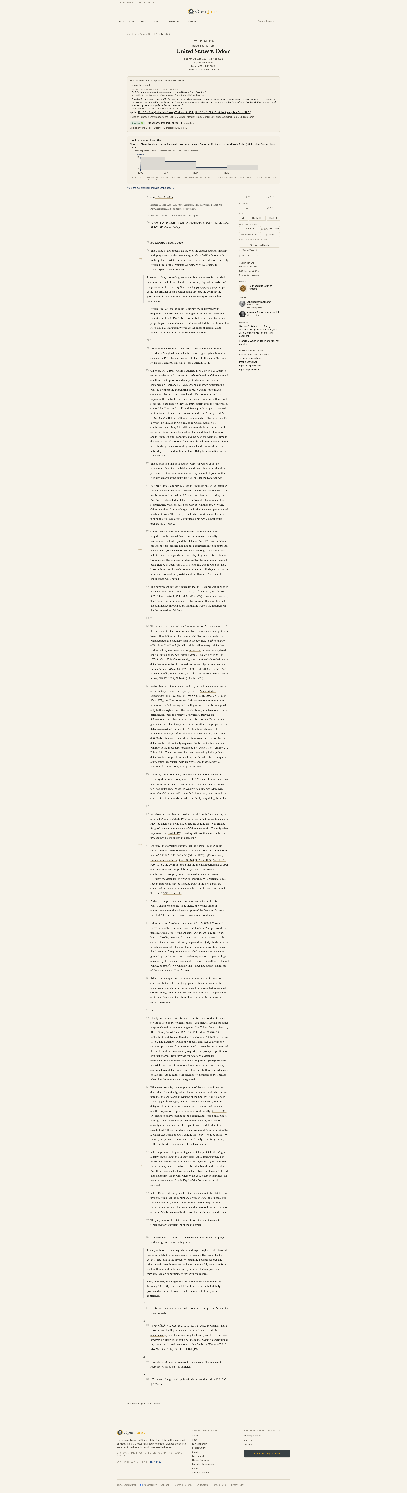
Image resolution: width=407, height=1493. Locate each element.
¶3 (148, 215)
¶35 (147, 1379)
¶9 (148, 348)
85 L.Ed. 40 (199, 1032)
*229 (140, 259)
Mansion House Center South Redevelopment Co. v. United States (220, 117)
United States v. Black (163, 669)
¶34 (147, 1361)
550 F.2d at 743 (172, 893)
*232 (140, 1165)
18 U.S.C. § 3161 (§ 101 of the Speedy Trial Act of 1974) (166, 112)
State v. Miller (174, 95)
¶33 (147, 1325)
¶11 (147, 463)
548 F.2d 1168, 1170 (173, 766)
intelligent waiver (196, 705)
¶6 (148, 250)
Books (192, 21)
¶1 (148, 196)
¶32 (147, 1307)
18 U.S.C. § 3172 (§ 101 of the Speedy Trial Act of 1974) (223, 112)
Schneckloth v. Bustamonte (154, 117)
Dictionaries (175, 21)
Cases (121, 21)
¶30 (147, 1219)
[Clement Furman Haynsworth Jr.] (242, 314)
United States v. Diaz (264, 144)
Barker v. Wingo (177, 117)
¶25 (147, 1009)
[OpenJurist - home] (203, 11)
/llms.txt (248, 1440)
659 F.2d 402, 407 (161, 645)
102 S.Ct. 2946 (164, 197)
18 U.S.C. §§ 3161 (161, 418)
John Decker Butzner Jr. (259, 302)
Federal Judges (200, 1448)
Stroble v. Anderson (180, 923)
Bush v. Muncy (216, 640)
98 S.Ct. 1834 (203, 860)
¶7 (148, 308)
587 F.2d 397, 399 (169, 678)
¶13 (147, 531)
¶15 (147, 618)
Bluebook (273, 218)
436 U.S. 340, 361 (205, 591)
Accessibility (148, 1485)
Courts (144, 21)
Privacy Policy (237, 1485)
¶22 (147, 900)
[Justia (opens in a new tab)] (155, 1462)
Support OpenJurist (267, 1453)
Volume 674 (145, 34)
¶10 (147, 370)
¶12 (147, 485)
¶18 (147, 774)
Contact (164, 1485)
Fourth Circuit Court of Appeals (203, 58)
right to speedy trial (194, 640)
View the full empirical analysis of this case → (150, 188)
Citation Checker (201, 1472)
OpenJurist (132, 34)
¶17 (147, 686)
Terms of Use (219, 1485)
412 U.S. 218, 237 (176, 696)
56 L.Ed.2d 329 (185, 596)
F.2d (156, 34)
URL (243, 218)
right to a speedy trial (162, 1344)
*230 (140, 549)
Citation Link (257, 218)
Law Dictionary (199, 1444)
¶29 (147, 1192)
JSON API (249, 1444)
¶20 (147, 813)
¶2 (148, 204)
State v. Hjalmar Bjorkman (193, 95)
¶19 (147, 806)
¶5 (148, 242)
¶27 (147, 1087)
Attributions (202, 1485)
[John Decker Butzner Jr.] (242, 304)
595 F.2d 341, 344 (180, 673)
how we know (189, 123)
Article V (155, 309)
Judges (158, 21)
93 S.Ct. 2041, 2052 (200, 696)
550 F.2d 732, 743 (170, 855)
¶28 (147, 1151)
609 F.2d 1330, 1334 (189, 669)
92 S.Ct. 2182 (164, 1349)
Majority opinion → (256, 308)
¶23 (147, 923)
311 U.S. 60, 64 (159, 1032)
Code (132, 21)
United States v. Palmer (193, 655)
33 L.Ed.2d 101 (183, 1349)
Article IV (156, 264)
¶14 (147, 586)
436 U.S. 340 (186, 860)
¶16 (147, 626)
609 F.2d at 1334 (193, 733)
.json (143, 1404)
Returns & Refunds (183, 1485)
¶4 (148, 222)
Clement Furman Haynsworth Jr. (263, 312)
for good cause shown (204, 287)
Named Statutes (200, 1460)
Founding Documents (203, 1464)
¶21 (147, 845)
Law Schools (198, 1456)
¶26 (147, 1017)
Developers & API (253, 1435)
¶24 (147, 978)
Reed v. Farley (238, 144)
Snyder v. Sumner (174, 108)
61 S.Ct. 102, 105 (180, 1032)
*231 (140, 845)
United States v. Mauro (180, 591)
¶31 (147, 1237)
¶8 (148, 340)
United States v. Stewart (213, 1027)
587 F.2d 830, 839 (203, 923)
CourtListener (253, 275)
